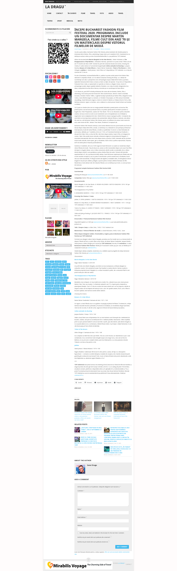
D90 (68, 267)
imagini (48, 278)
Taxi (62, 288)
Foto (102, 13)
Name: (79, 509)
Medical (70, 21)
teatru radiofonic (50, 291)
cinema (62, 264)
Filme (83, 13)
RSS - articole (52, 164)
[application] (58, 132)
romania (63, 286)
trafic (62, 291)
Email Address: (81, 517)
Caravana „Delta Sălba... (99, 1)
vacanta (54, 294)
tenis (58, 291)
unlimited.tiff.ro (92, 247)
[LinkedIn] (67, 76)
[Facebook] (46, 76)
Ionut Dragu (77, 49)
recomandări (49, 286)
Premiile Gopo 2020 (61, 280)
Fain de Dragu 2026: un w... (82, 1)
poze (52, 280)
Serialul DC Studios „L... (117, 1)
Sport (59, 21)
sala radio (48, 288)
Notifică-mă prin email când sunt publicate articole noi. (92, 542)
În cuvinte (72, 13)
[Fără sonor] (64, 132)
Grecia (59, 275)
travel (67, 291)
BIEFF (64, 261)
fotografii (48, 272)
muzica (66, 278)
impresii (54, 278)
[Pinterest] (58, 76)
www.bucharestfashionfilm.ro (95, 174)
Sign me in (50, 151)
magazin (60, 278)
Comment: (80, 491)
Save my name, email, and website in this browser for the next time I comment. (102, 533)
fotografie (67, 269)
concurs (48, 267)
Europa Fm (49, 269)
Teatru (49, 21)
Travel (92, 13)
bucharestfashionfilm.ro (95, 253)
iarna (64, 275)
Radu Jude (58, 283)
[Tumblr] (50, 81)
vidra (63, 294)
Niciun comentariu (105, 49)
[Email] (58, 81)
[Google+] (54, 76)
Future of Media (57, 272)
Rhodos (57, 286)
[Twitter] (46, 81)
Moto (80, 21)
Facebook (56, 269)
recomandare (66, 283)
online (47, 280)
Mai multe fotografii (50, 237)
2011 (47, 261)
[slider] (68, 131)
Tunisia (48, 294)
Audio (111, 13)
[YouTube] (54, 81)
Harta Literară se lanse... (63, 1)
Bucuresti (48, 264)
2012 (52, 261)
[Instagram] (63, 76)
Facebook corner (51, 137)
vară (59, 294)
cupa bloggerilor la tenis (58, 267)
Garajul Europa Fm (51, 275)
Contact (59, 13)
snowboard (56, 288)
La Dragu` (55, 7)
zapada (68, 294)
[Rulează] (47, 132)
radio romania (50, 283)
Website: (79, 525)
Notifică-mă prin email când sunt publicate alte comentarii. (93, 537)
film (62, 269)
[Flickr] (50, 76)
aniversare (58, 261)
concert (67, 264)
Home (49, 13)
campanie (55, 264)
